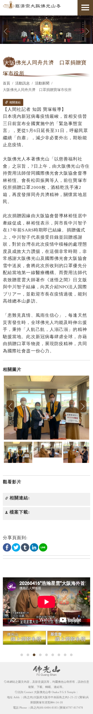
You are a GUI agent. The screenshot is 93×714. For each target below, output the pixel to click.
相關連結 (15, 102)
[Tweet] (16, 547)
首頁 (6, 83)
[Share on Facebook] (7, 547)
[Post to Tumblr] (25, 547)
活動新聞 (42, 83)
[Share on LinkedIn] (34, 547)
